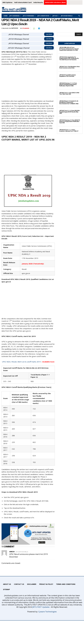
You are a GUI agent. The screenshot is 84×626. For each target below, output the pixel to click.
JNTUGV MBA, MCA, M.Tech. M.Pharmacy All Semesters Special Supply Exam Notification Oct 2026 (68, 49)
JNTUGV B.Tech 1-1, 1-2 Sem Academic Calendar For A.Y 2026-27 (68, 130)
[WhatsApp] (34, 28)
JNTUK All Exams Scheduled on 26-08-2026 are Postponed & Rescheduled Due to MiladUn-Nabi (68, 102)
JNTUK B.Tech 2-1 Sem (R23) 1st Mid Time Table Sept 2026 (69, 93)
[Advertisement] (28, 83)
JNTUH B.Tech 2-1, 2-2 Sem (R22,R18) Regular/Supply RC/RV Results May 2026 (69, 112)
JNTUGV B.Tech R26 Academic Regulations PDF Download (67, 75)
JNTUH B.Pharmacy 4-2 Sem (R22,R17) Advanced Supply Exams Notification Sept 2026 (69, 121)
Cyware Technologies (47, 611)
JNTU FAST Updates (41, 607)
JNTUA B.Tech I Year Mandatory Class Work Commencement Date (69, 67)
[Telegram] (39, 28)
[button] (79, 16)
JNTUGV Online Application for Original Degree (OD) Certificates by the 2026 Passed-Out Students (69, 58)
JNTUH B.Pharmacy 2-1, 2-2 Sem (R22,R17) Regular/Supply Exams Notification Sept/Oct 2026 (68, 84)
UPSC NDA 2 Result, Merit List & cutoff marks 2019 (21, 362)
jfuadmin (25, 28)
